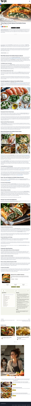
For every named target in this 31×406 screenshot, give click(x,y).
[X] (2, 26)
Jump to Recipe (13, 27)
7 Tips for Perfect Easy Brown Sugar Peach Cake (17, 387)
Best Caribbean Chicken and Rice (7, 337)
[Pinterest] (4, 26)
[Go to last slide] (1, 334)
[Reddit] (3, 26)
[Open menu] (29, 1)
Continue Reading (14, 384)
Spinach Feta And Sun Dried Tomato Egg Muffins (20, 83)
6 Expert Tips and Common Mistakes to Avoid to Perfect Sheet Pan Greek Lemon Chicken (23, 320)
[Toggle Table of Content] (7, 52)
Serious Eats (8, 180)
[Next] (29, 334)
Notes (28, 291)
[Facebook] (1, 26)
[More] (7, 26)
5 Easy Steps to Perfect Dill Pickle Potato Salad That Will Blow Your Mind (7, 320)
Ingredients (3, 291)
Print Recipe (18, 27)
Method (16, 291)
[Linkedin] (0, 7)
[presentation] (8, 331)
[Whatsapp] (6, 26)
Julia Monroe (3, 24)
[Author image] (17, 339)
